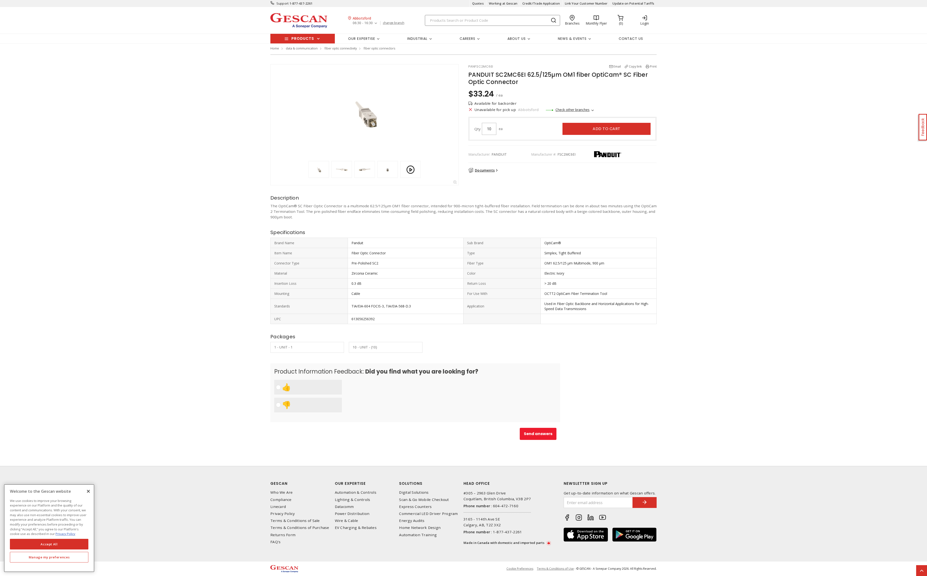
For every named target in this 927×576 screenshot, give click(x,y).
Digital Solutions (413, 492)
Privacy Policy (282, 513)
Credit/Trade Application (541, 3)
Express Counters (415, 506)
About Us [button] (516, 38)
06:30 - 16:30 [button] (363, 23)
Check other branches (572, 109)
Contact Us (631, 38)
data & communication (302, 48)
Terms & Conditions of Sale (295, 520)
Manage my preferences (49, 557)
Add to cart (606, 129)
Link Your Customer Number (586, 3)
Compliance (281, 499)
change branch (393, 23)
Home (274, 48)
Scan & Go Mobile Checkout (424, 499)
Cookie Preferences (519, 568)
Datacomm (344, 506)
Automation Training (418, 535)
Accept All (49, 544)
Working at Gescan (503, 3)
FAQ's (275, 542)
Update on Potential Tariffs (633, 3)
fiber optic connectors (379, 48)
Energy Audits (411, 520)
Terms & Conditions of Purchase (299, 527)
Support (282, 3)
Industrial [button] (417, 38)
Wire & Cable (346, 520)
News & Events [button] (572, 38)
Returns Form (282, 535)
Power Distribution (352, 513)
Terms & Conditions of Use (555, 569)
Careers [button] (467, 38)
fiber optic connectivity (340, 48)
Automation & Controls (355, 492)
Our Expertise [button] (361, 38)
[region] (49, 528)
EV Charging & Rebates (356, 527)
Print (653, 66)
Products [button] (302, 38)
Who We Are (281, 492)
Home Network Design (420, 527)
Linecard (278, 506)
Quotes (478, 3)
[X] (88, 491)
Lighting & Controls (352, 499)
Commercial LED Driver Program (428, 513)
